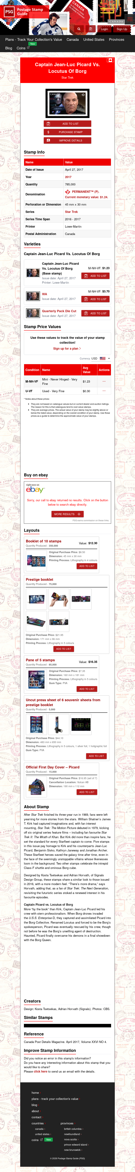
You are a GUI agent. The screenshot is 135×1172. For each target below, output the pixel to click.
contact (36, 1117)
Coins (24, 47)
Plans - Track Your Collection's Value (33, 39)
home (35, 1092)
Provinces (116, 39)
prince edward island (75, 1144)
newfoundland (72, 1134)
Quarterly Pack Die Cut (59, 311)
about (35, 1111)
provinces (67, 1123)
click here (40, 1071)
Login (104, 29)
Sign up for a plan (65, 348)
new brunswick (72, 1150)
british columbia (73, 1129)
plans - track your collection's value (55, 1098)
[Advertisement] (67, 443)
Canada (73, 39)
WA (44, 294)
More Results (64, 514)
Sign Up (122, 29)
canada (39, 1129)
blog (34, 1104)
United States (93, 39)
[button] (104, 381)
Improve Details (70, 140)
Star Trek (71, 212)
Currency (85, 358)
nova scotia (70, 1139)
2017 (68, 177)
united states (42, 1134)
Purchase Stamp (70, 132)
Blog (8, 47)
